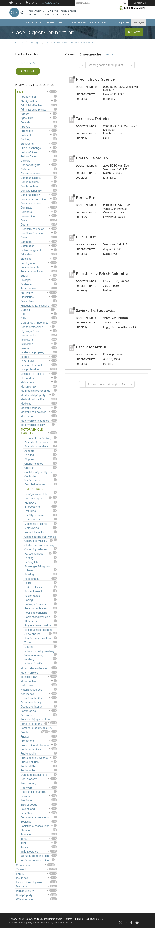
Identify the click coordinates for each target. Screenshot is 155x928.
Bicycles (29, 459)
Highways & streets (32, 331)
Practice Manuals (34, 22)
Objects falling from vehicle (40, 536)
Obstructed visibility (35, 541)
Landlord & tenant (31, 365)
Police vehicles (33, 587)
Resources (27, 796)
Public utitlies (28, 770)
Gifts (23, 318)
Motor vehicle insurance (35, 420)
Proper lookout (33, 591)
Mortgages (27, 416)
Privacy (25, 736)
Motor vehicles (29, 672)
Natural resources (31, 689)
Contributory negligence (38, 472)
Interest (25, 356)
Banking (25, 139)
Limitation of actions (32, 373)
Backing (29, 455)
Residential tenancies (33, 792)
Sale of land (28, 809)
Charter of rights (30, 165)
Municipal (21, 886)
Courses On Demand (99, 22)
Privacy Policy (16, 919)
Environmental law (32, 271)
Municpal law (28, 681)
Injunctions (27, 339)
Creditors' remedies (32, 229)
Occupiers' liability (31, 698)
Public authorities (31, 749)
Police (28, 583)
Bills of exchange (31, 148)
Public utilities (29, 766)
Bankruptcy (27, 143)
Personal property (31, 723)
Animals (25, 122)
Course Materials (78, 22)
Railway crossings (35, 604)
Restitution (27, 800)
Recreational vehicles (37, 617)
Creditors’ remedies (32, 233)
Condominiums (30, 182)
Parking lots (31, 562)
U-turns (28, 647)
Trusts (24, 847)
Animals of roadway (36, 442)
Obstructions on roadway (39, 545)
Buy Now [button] (134, 32)
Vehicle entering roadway (33, 657)
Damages (26, 241)
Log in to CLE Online (135, 7)
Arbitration (27, 131)
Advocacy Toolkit (121, 22)
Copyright (31, 919)
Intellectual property (32, 352)
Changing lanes (33, 463)
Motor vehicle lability (33, 425)
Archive (27, 71)
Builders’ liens (29, 156)
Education (27, 254)
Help (87, 919)
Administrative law (31, 105)
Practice (25, 732)
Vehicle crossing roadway (39, 651)
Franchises (27, 301)
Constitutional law (31, 190)
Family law (27, 293)
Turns (27, 642)
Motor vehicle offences (34, 668)
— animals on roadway (38, 438)
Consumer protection (33, 199)
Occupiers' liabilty (31, 702)
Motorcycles (31, 528)
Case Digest (138, 22)
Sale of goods (29, 804)
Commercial (23, 865)
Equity (24, 275)
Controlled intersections (32, 478)
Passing (29, 574)
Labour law (27, 361)
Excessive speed (34, 498)
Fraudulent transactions (35, 305)
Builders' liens (29, 152)
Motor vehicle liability (65, 42)
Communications (31, 178)
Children (26, 169)
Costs (24, 220)
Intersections (32, 506)
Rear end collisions (35, 608)
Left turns (30, 511)
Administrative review (33, 109)
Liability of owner (34, 515)
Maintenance (28, 382)
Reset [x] (109, 54)
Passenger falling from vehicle (37, 568)
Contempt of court (31, 203)
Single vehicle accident (38, 625)
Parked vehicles (33, 553)
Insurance (27, 348)
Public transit (32, 595)
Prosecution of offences (35, 745)
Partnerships (28, 711)
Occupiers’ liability (31, 706)
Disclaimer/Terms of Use (49, 919)
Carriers (25, 160)
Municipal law (29, 677)
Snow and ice (32, 634)
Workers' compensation (35, 855)
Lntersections (32, 519)
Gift (23, 314)
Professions (28, 740)
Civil (47, 42)
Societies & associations (35, 826)
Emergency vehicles (36, 494)
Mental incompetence (33, 412)
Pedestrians (31, 578)
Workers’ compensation (35, 860)
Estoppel (26, 280)
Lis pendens (28, 378)
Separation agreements (35, 817)
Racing (28, 600)
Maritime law (28, 386)
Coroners (26, 212)
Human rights (29, 335)
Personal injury (25, 891)
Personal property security (36, 728)
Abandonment (29, 96)
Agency (25, 114)
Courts (25, 224)
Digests (28, 63)
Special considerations (37, 638)
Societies (26, 821)
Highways (30, 502)
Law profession (30, 369)
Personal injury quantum (35, 719)
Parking (28, 558)
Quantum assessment (34, 775)
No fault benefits (34, 532)
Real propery (28, 783)
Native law (27, 685)
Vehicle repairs (33, 663)
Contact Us (139, 2)
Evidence (26, 284)
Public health (28, 753)
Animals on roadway (36, 446)
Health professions (32, 327)
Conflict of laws (30, 186)
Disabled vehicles (34, 484)
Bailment (26, 135)
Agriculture (27, 118)
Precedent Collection (56, 22)
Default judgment (31, 250)
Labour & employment (29, 882)
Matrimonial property (33, 395)
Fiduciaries (27, 297)
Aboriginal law (29, 101)
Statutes (25, 830)
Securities (26, 813)
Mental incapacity (31, 408)
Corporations (28, 216)
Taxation (26, 834)
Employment (28, 263)
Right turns (30, 621)
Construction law (30, 194)
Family (20, 874)
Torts (24, 838)
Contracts (26, 207)
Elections (26, 258)
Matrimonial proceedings (35, 390)
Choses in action (30, 173)
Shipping (78, 919)
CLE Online (18, 42)
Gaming (25, 310)
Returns (68, 919)
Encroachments (30, 267)
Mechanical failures (35, 524)
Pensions (26, 715)
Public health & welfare (34, 758)
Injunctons (27, 344)
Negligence (27, 694)
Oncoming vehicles (35, 549)
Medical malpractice (32, 399)
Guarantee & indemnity (34, 322)
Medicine (26, 403)
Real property (29, 779)
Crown (24, 237)
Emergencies (88, 42)
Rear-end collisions (35, 612)
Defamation (27, 246)
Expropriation (28, 288)
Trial (23, 843)
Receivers (27, 787)
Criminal (21, 869)
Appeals (25, 126)
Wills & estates (29, 851)
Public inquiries (30, 762)
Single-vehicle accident (38, 630)
